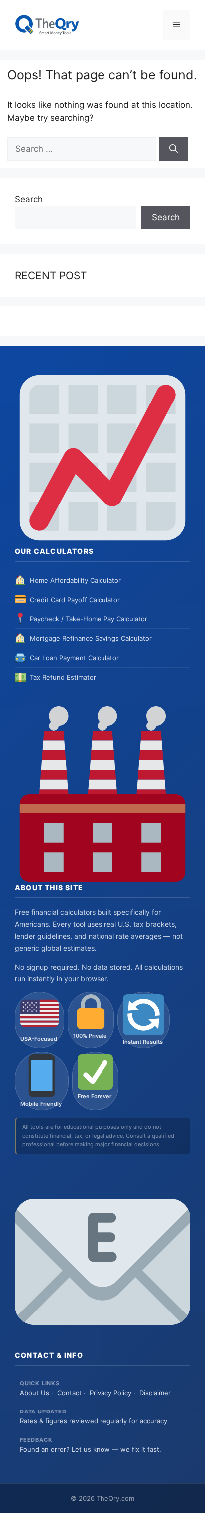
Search (29, 199)
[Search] (173, 149)
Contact (69, 1393)
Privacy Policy (110, 1393)
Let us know (91, 1449)
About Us (34, 1393)
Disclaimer (155, 1393)
